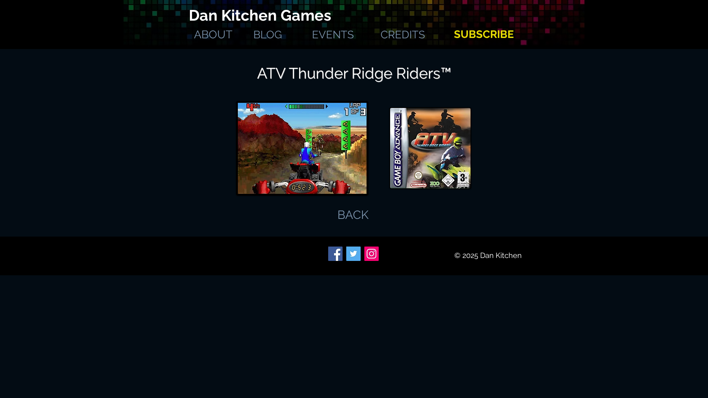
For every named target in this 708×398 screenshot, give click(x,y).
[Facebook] (335, 254)
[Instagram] (371, 254)
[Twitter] (353, 254)
